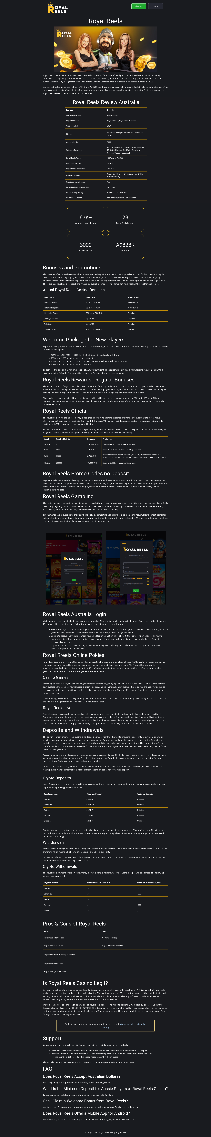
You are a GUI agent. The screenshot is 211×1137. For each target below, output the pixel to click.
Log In (155, 6)
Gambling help (127, 1024)
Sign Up (138, 6)
